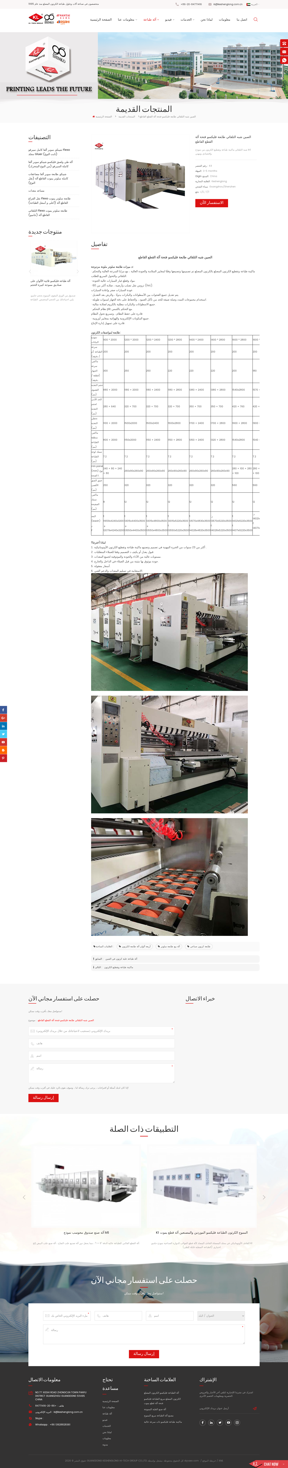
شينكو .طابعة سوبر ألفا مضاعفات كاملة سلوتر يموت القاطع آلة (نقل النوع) (48, 178)
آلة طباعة (149, 19)
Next (77, 271)
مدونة (105, 1445)
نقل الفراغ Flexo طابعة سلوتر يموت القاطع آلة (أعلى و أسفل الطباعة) (49, 200)
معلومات (224, 19)
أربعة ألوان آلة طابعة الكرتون (136, 946)
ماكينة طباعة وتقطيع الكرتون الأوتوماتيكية (118, 547)
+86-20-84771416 (191, 4)
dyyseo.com (191, 1461)
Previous (29, 271)
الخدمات (186, 19)
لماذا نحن (207, 19)
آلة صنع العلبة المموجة (155, 1409)
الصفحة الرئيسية (101, 19)
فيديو (168, 19)
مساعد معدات (36, 190)
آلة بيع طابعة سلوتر (170, 946)
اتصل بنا (242, 19)
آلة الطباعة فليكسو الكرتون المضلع (161, 1393)
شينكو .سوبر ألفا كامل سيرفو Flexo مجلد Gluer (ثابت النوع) (49, 152)
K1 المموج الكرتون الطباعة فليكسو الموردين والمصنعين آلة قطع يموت (202, 1233)
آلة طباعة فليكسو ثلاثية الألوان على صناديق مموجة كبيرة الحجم (50, 283)
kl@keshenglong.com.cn (228, 4)
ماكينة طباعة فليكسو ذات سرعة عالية (163, 1422)
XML (221, 1461)
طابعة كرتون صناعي (200, 946)
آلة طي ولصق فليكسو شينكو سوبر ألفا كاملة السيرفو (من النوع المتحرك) (50, 164)
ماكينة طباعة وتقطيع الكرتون (118, 967)
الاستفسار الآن (212, 203)
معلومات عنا (126, 19)
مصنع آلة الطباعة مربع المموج (158, 1416)
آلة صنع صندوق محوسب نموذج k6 (86, 1233)
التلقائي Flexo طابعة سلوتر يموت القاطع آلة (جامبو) (47, 212)
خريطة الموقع (209, 1461)
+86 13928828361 (60, 1425)
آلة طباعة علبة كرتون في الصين (121, 959)
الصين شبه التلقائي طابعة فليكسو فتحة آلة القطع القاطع (66, 1020)
